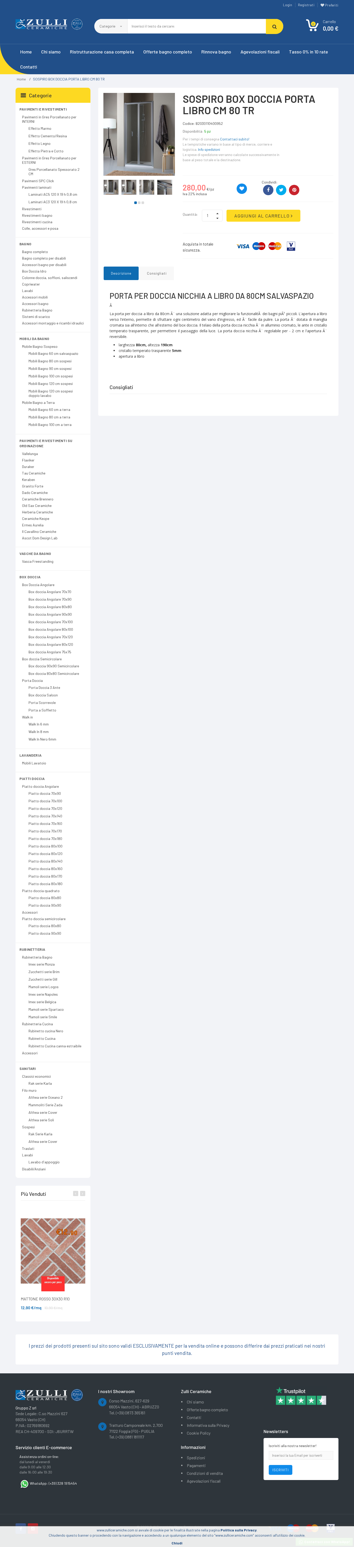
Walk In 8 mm (39, 731)
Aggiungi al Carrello (262, 216)
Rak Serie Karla (40, 1134)
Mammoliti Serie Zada (45, 1105)
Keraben (28, 479)
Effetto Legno (40, 143)
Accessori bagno (35, 303)
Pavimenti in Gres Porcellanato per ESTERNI (49, 160)
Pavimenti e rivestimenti (43, 109)
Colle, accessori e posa (40, 228)
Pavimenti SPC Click (38, 181)
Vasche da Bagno (35, 553)
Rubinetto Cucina (42, 1038)
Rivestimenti (31, 209)
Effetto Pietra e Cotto (46, 151)
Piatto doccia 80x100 (45, 846)
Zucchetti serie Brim (44, 971)
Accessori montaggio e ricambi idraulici (53, 323)
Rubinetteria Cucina (37, 1024)
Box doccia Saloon (43, 695)
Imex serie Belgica (42, 1002)
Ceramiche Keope (35, 518)
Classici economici (36, 1076)
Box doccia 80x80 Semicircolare (54, 673)
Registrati (306, 5)
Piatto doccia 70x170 (45, 831)
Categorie (108, 26)
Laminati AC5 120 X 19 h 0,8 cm (53, 194)
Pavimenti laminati (36, 187)
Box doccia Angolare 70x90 (50, 599)
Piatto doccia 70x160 (45, 823)
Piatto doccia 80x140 (45, 861)
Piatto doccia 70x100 (45, 801)
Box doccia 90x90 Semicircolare (54, 666)
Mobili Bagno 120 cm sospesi (51, 383)
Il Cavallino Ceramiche (39, 531)
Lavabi (27, 290)
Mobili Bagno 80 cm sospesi (50, 361)
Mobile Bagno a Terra (38, 402)
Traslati (28, 1148)
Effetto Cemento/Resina (48, 136)
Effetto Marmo (40, 128)
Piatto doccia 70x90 (45, 793)
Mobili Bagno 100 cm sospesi (51, 376)
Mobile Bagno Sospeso (40, 346)
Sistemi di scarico (36, 316)
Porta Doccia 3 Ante (44, 687)
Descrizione (121, 273)
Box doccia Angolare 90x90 (50, 614)
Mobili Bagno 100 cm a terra (50, 424)
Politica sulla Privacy (239, 1530)
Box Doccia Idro (34, 271)
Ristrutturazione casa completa (102, 52)
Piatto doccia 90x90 (45, 905)
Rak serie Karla (40, 1083)
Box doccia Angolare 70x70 (50, 591)
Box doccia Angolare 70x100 (51, 622)
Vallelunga (30, 453)
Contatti (28, 67)
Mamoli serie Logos (44, 987)
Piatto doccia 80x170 (45, 876)
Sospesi (28, 1127)
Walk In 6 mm (39, 724)
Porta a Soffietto (42, 710)
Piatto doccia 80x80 (45, 897)
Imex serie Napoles (43, 994)
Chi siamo (51, 52)
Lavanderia (30, 755)
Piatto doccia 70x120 (45, 808)
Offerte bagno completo (167, 52)
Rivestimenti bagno (37, 215)
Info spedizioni (209, 149)
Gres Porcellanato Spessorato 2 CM (54, 171)
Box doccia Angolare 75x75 (50, 652)
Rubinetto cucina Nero (46, 1031)
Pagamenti (196, 1465)
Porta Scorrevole (42, 702)
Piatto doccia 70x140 (45, 816)
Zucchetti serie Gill (43, 979)
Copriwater (31, 284)
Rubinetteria (32, 949)
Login (287, 5)
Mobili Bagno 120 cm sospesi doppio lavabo (51, 393)
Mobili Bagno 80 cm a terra (49, 417)
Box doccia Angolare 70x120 (51, 637)
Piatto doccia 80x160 (45, 868)
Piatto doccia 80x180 (45, 883)
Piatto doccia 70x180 (45, 838)
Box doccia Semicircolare (42, 659)
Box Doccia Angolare (38, 584)
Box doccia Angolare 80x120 (51, 644)
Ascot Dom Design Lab (40, 538)
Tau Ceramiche (33, 473)
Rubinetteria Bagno (37, 310)
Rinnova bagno (216, 52)
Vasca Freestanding (37, 561)
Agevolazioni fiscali (260, 52)
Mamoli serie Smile (43, 1017)
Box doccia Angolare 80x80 (50, 607)
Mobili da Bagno (34, 338)
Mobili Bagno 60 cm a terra (49, 409)
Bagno (25, 244)
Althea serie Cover (43, 1112)
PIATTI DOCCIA (32, 778)
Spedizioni (196, 1457)
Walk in (27, 717)
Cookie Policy (198, 1432)
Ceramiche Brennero (37, 499)
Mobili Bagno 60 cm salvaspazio (53, 353)
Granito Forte (32, 486)
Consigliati (157, 273)
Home (26, 52)
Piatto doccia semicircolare (44, 919)
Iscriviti (280, 1470)
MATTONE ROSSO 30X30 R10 (45, 1298)
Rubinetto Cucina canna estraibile (55, 1046)
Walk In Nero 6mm (42, 739)
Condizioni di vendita (205, 1473)
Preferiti (331, 5)
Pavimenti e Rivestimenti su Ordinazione (45, 443)
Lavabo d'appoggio (44, 1162)
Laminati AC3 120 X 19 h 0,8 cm (53, 202)
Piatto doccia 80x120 (45, 853)
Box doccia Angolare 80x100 (51, 629)
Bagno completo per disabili (44, 258)
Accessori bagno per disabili (44, 264)
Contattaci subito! (234, 139)
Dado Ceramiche (35, 492)
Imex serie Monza (42, 964)
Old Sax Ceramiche (37, 505)
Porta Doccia (32, 680)
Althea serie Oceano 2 (46, 1097)
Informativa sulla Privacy (208, 1425)
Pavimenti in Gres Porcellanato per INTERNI (49, 119)
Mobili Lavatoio (34, 763)
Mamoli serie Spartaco (46, 1009)
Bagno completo (35, 251)
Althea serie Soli (41, 1120)
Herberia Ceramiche (37, 512)
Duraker (28, 466)
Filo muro (29, 1090)
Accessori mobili (35, 297)
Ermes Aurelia (33, 525)
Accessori (30, 912)
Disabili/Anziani (34, 1169)
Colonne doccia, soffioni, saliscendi (49, 277)
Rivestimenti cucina (37, 222)
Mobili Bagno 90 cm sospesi (50, 368)
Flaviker (28, 460)
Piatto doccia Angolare (40, 786)
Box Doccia (29, 577)
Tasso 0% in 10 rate (308, 52)
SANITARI (27, 1068)
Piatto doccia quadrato (41, 890)
